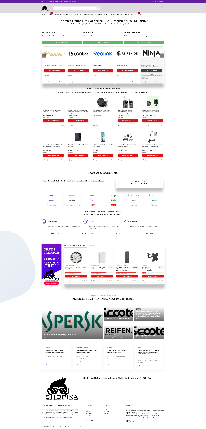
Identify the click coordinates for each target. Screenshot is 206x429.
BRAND (43, 1)
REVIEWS (50, 14)
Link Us (105, 415)
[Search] (98, 8)
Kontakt (88, 415)
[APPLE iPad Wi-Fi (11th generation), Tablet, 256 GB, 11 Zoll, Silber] (53, 102)
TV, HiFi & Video (77, 14)
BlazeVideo (120, 117)
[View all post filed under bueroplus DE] (113, 200)
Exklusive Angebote (97, 115)
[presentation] (44, 56)
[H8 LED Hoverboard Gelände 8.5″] (55, 53)
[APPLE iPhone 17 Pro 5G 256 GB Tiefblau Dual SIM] (78, 137)
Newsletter (88, 418)
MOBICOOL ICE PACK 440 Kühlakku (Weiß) (98, 268)
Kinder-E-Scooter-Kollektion (149, 65)
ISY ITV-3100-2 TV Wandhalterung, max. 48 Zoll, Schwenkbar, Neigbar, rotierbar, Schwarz (149, 270)
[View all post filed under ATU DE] (113, 196)
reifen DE (95, 75)
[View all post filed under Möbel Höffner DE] (113, 205)
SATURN (45, 152)
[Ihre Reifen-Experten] (103, 53)
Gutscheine (121, 77)
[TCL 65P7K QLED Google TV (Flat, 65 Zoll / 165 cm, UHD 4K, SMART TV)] (53, 137)
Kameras (68, 14)
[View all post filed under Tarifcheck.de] (133, 205)
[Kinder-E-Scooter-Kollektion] (152, 53)
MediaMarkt (45, 117)
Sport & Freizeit (95, 265)
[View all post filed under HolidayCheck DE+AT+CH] (72, 205)
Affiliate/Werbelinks (131, 421)
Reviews (106, 413)
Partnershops (89, 420)
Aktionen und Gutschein (133, 14)
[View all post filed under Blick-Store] (154, 205)
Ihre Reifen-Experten (98, 65)
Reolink (71, 75)
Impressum (88, 411)
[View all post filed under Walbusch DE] (72, 196)
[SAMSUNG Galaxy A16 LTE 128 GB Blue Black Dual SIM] (103, 137)
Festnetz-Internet (117, 14)
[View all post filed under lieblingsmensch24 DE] (92, 205)
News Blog (106, 411)
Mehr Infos (128, 420)
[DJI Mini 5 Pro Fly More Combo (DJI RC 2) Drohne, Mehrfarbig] (128, 137)
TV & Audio (144, 265)
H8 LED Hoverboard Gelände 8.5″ (53, 65)
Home (105, 418)
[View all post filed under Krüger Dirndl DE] (133, 196)
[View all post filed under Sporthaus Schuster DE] (72, 200)
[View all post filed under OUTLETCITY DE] (154, 196)
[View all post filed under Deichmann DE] (154, 200)
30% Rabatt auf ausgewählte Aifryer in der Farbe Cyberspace (126, 67)
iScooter (46, 75)
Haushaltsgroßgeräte (122, 265)
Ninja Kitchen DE (121, 78)
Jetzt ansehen (55, 70)
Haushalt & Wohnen (70, 265)
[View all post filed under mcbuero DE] (51, 196)
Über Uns (88, 409)
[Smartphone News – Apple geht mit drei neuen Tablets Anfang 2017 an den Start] (149, 357)
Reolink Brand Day (74, 65)
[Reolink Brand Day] (79, 53)
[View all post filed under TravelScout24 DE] (51, 200)
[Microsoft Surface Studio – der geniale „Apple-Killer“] (87, 357)
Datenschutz (89, 413)
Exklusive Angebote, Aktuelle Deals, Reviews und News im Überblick (62, 1)
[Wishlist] (162, 7)
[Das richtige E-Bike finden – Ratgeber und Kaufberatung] (56, 357)
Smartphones (59, 14)
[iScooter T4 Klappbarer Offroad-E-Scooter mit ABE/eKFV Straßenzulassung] (152, 137)
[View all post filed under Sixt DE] (92, 200)
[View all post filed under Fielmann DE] (51, 205)
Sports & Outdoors (90, 14)
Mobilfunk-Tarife (103, 14)
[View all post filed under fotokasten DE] (133, 200)
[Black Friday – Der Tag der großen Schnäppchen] (118, 357)
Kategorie (106, 409)
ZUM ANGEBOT (76, 276)
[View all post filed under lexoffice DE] (92, 196)
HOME (44, 14)
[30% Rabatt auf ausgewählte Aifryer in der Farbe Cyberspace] (128, 53)
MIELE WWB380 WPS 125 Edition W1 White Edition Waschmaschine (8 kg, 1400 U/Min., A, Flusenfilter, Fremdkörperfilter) (78, 112)
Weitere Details (128, 120)
